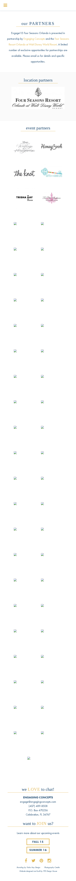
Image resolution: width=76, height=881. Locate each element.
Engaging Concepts (34, 39)
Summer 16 (38, 850)
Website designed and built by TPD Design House (38, 871)
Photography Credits (52, 867)
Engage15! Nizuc (32, 6)
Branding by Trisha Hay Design (28, 867)
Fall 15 (38, 842)
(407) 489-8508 (38, 806)
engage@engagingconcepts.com (38, 802)
